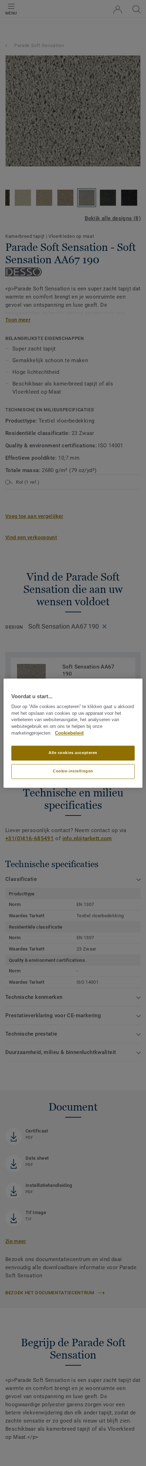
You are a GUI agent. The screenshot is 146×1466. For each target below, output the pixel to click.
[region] (73, 733)
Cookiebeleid (69, 733)
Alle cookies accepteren (73, 752)
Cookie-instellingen (73, 771)
